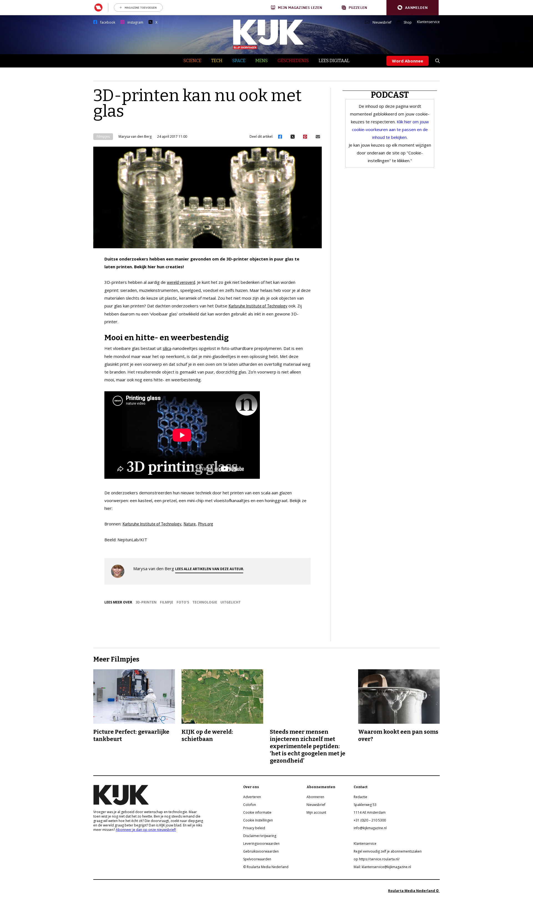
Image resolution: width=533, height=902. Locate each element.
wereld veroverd (181, 282)
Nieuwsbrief (382, 22)
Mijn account (316, 812)
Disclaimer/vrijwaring (259, 835)
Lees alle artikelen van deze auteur (209, 569)
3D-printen (146, 602)
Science (192, 60)
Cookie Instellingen (258, 820)
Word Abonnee (407, 61)
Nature (189, 524)
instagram (135, 22)
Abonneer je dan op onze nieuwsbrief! (146, 829)
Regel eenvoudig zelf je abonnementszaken (388, 851)
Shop (408, 22)
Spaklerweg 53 (365, 804)
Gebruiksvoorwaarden (261, 851)
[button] (412, 7)
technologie (204, 602)
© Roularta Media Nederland (265, 867)
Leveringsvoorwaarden (261, 843)
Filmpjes (103, 136)
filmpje (166, 602)
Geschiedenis (293, 60)
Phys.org (205, 524)
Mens (261, 60)
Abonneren (315, 797)
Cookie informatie (257, 812)
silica (167, 348)
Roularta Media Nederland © (414, 890)
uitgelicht (230, 602)
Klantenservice (428, 22)
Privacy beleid (254, 828)
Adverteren (252, 797)
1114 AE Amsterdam (370, 812)
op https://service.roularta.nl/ (376, 859)
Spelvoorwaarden (257, 859)
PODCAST (390, 95)
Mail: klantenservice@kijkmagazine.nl (382, 867)
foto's (183, 602)
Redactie (360, 797)
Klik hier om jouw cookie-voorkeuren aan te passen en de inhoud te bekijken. (390, 129)
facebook (107, 22)
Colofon (249, 804)
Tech (216, 60)
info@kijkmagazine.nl (370, 828)
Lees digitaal (334, 60)
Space (238, 60)
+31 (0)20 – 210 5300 (370, 820)
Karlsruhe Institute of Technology (257, 306)
